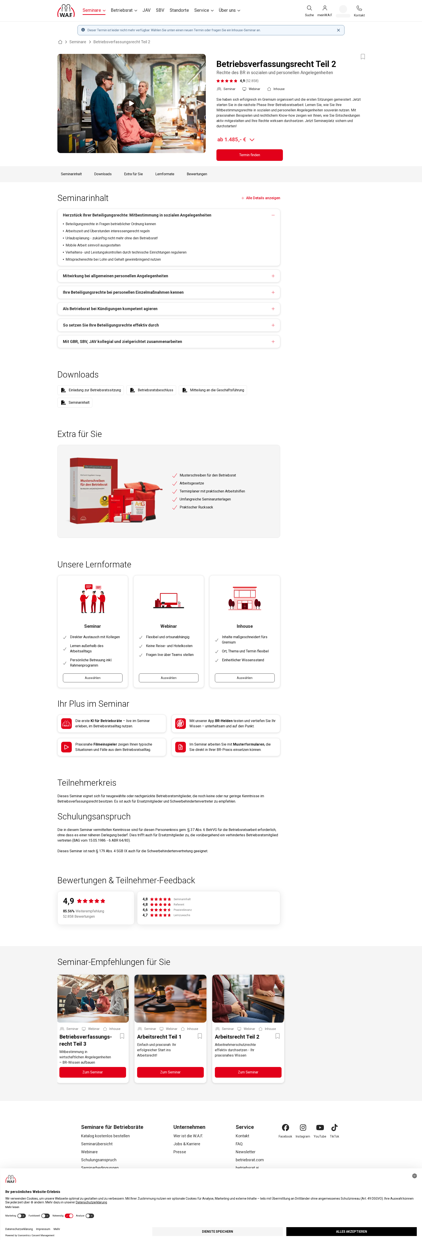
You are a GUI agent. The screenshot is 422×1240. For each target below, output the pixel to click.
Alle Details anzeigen (263, 198)
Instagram (303, 1136)
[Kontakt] (359, 8)
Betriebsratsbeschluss (155, 390)
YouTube (320, 1136)
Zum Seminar (92, 1072)
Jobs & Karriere (186, 1144)
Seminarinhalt (71, 174)
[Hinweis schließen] (338, 30)
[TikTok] (334, 1127)
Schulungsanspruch (99, 1159)
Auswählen (93, 678)
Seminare (77, 41)
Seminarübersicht (97, 1144)
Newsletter (245, 1151)
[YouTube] (320, 1127)
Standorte (179, 10)
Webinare (89, 1151)
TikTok (334, 1136)
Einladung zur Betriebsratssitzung (95, 390)
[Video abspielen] (131, 103)
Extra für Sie (133, 174)
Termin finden (249, 155)
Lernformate (164, 174)
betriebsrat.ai (247, 1167)
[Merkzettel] (343, 11)
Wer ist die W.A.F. (188, 1136)
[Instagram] (303, 1127)
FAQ (239, 1144)
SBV (160, 10)
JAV (146, 10)
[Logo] (66, 11)
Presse (179, 1151)
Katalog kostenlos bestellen (105, 1136)
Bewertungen (197, 174)
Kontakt (242, 1136)
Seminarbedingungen (100, 1167)
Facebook (285, 1136)
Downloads (103, 174)
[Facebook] (285, 1127)
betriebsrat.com (250, 1159)
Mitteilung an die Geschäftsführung (217, 390)
